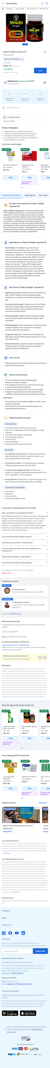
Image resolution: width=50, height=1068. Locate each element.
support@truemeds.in (9, 645)
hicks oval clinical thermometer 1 (32, 871)
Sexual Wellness (32, 9)
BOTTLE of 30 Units (12, 59)
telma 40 (5, 844)
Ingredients (30, 195)
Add (40, 70)
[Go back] (3, 3)
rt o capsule (27, 846)
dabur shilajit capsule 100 (11, 901)
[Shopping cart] (47, 3)
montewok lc (14, 848)
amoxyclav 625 (16, 846)
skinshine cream (40, 844)
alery (8, 851)
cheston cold (28, 844)
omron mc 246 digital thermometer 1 (14, 878)
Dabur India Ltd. (8, 55)
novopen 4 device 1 (33, 890)
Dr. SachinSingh (18, 589)
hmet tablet (36, 846)
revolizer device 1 (15, 876)
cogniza (20, 844)
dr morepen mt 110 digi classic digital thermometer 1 (20, 862)
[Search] (42, 4)
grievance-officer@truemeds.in (19, 984)
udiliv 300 (12, 844)
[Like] (40, 657)
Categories (9, 9)
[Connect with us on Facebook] (10, 933)
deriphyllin (43, 851)
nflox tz (22, 848)
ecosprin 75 (6, 846)
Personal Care (20, 9)
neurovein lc (15, 851)
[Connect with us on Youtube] (17, 933)
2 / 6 (30, 44)
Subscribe (40, 951)
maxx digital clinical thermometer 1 (34, 876)
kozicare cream (26, 851)
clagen (39, 848)
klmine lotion (30, 848)
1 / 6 (25, 44)
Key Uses (43, 195)
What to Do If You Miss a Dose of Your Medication (18, 827)
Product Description (11, 195)
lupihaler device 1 (8, 873)
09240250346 (24, 645)
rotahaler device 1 (30, 864)
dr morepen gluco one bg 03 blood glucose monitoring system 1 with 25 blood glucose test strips (23, 869)
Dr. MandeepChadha (20, 602)
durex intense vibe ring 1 (17, 890)
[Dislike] (45, 657)
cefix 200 (35, 851)
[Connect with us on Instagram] (4, 933)
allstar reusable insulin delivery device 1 (16, 885)
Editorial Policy (15, 614)
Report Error (7, 573)
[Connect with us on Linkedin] (23, 933)
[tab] (25, 910)
